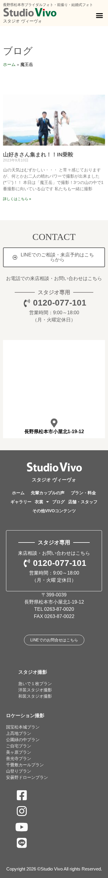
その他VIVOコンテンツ (54, 510)
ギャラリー (21, 501)
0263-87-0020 (59, 609)
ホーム (9, 64)
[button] (99, 15)
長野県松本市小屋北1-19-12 (54, 431)
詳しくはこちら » (17, 199)
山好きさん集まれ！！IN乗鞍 (38, 155)
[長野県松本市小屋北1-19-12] (54, 422)
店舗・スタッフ (83, 501)
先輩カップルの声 (47, 492)
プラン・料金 (83, 492)
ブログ (18, 51)
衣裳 (39, 501)
